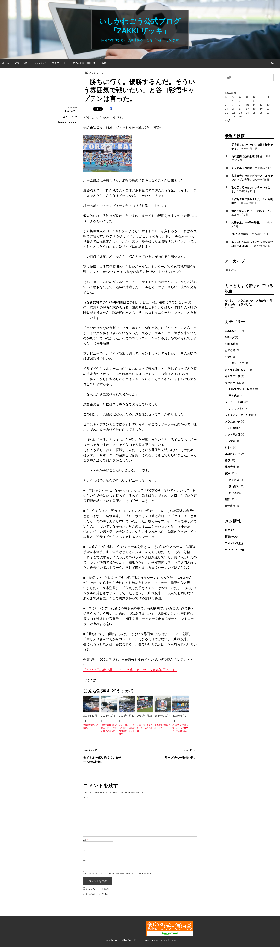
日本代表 (234, 395)
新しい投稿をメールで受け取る (97, 894)
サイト (85, 860)
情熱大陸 (230, 466)
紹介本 (233, 492)
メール (86, 850)
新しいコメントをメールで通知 (97, 889)
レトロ (229, 447)
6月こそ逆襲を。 (241, 233)
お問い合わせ (20, 63)
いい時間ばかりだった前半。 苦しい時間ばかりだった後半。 (127, 729)
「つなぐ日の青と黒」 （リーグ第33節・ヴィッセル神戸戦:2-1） (130, 670)
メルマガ (230, 440)
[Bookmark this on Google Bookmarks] (111, 109)
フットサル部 (232, 434)
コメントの (234, 542)
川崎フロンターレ (93, 72)
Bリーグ (229, 337)
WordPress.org (234, 549)
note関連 (230, 343)
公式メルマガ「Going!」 (83, 63)
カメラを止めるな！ (236, 369)
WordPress (134, 939)
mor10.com (169, 939)
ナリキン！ (235, 408)
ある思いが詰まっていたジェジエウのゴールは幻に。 (180, 728)
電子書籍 (230, 505)
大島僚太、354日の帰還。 (246, 222)
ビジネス (234, 479)
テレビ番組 (231, 427)
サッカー (230, 382)
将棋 (227, 460)
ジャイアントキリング (238, 414)
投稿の (231, 536)
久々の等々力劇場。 (243, 167)
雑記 (227, 499)
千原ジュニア (236, 363)
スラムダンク (232, 421)
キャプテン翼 (232, 376)
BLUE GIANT (232, 330)
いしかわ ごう (70, 110)
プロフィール (59, 63)
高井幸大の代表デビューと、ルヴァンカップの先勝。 (109, 728)
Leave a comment (67, 122)
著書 (104, 63)
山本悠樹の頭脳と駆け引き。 (162, 726)
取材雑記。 (231, 453)
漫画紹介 (234, 486)
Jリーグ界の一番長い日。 (180, 757)
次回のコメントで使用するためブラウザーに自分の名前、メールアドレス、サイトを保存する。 (118, 873)
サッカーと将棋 (234, 401)
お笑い (229, 356)
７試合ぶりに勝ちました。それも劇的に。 (144, 728)
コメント (86, 797)
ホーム (5, 63)
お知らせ (230, 350)
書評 (227, 473)
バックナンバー (40, 63)
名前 (85, 840)
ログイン (230, 529)
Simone (155, 939)
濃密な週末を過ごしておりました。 (252, 210)
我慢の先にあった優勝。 (91, 726)
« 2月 (228, 120)
